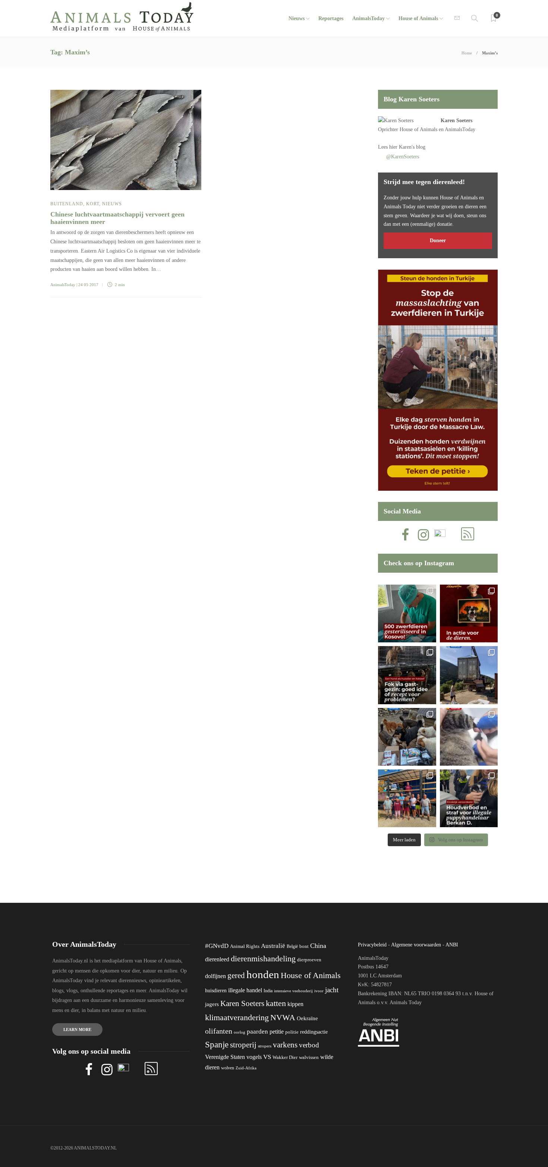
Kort (92, 203)
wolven (227, 1067)
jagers (212, 1004)
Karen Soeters (456, 120)
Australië (273, 945)
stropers (264, 1046)
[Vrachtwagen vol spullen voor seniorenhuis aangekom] (407, 798)
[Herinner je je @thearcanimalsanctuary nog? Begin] (469, 675)
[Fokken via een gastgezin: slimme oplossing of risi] (407, 675)
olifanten (218, 1031)
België (292, 946)
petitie (277, 1031)
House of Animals (418, 18)
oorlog (239, 1032)
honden (262, 974)
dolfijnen (215, 976)
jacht (331, 990)
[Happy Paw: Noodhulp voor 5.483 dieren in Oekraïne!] (407, 737)
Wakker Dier (285, 1057)
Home (467, 53)
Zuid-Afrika (246, 1068)
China (318, 945)
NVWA (282, 1017)
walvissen (309, 1057)
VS (267, 1056)
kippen (295, 1004)
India (268, 990)
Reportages (330, 18)
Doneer (438, 240)
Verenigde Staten (225, 1057)
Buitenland (66, 203)
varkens (285, 1045)
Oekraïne (307, 1018)
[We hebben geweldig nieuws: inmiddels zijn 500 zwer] (407, 613)
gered (236, 975)
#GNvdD (217, 945)
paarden (257, 1031)
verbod (309, 1045)
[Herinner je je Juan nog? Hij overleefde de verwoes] (469, 737)
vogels (254, 1057)
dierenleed (217, 959)
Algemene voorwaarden (416, 945)
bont (304, 946)
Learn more (77, 1029)
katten (276, 1003)
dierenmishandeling (263, 958)
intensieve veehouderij (293, 991)
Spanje (217, 1044)
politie (292, 1032)
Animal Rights (244, 946)
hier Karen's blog (407, 147)
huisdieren (216, 990)
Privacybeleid (372, 945)
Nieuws (297, 18)
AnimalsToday (62, 284)
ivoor (319, 991)
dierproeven (309, 959)
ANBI (451, 945)
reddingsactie (314, 1032)
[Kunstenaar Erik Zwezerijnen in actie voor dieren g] (469, 613)
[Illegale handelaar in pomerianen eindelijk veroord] (469, 798)
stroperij (243, 1044)
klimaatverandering (237, 1017)
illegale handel (245, 990)
